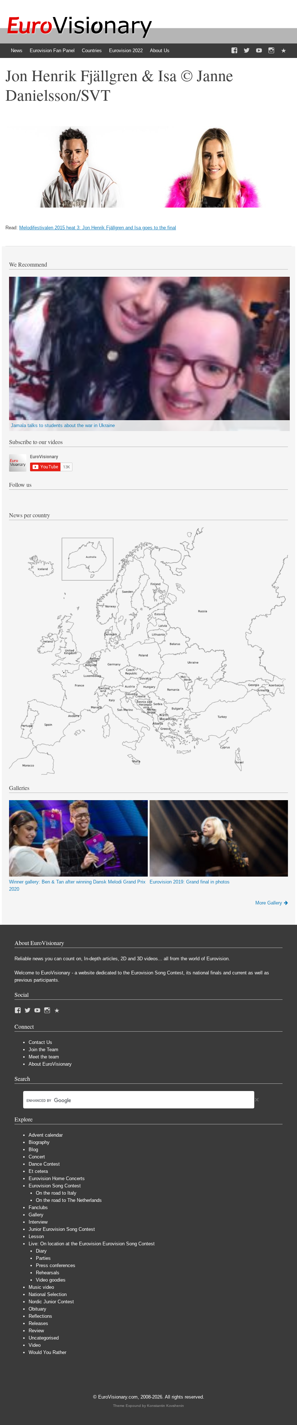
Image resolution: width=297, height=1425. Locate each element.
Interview (38, 1222)
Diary (41, 1251)
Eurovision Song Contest (55, 1185)
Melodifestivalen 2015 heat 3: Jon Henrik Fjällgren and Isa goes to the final (97, 227)
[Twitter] (246, 50)
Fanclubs (38, 1207)
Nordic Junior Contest (51, 1301)
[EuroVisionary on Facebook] (234, 50)
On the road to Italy (56, 1193)
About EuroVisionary (50, 1064)
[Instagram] (271, 50)
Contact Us (40, 1042)
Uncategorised (44, 1338)
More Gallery (268, 903)
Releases (38, 1323)
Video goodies (51, 1280)
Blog (33, 1149)
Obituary (37, 1309)
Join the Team (43, 1049)
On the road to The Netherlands (69, 1200)
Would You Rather (47, 1352)
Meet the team (44, 1057)
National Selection (48, 1294)
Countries (92, 50)
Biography (39, 1142)
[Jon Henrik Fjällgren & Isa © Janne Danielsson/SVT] (144, 206)
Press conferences (55, 1265)
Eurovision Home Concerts (57, 1178)
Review (36, 1330)
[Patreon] (283, 50)
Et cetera (38, 1171)
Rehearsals (47, 1272)
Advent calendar (46, 1135)
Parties (43, 1258)
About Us (160, 50)
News (16, 50)
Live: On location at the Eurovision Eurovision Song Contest (92, 1243)
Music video (41, 1287)
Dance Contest (44, 1164)
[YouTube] (259, 50)
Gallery (36, 1214)
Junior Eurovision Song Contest (62, 1229)
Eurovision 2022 (126, 50)
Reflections (40, 1316)
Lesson (36, 1236)
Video (35, 1345)
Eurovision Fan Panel (52, 50)
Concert (37, 1156)
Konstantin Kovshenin (165, 1406)
